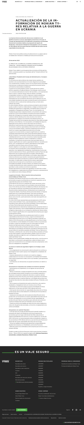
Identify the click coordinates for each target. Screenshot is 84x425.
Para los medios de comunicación (22, 398)
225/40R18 (40, 375)
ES (77, 1)
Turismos (17, 370)
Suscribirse (22, 409)
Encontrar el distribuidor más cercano (47, 393)
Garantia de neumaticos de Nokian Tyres (70, 363)
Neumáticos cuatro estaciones (22, 368)
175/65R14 (40, 370)
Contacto (17, 400)
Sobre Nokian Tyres (19, 396)
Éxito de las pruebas (20, 379)
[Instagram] (76, 410)
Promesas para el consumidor (33, 1)
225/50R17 (40, 384)
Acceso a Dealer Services (45, 398)
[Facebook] (73, 410)
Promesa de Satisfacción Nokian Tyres (70, 366)
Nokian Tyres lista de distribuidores (46, 396)
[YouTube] (80, 410)
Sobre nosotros (49, 1)
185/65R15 (40, 373)
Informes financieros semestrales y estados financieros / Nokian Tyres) (28, 333)
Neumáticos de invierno (20, 366)
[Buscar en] (80, 1)
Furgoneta (17, 375)
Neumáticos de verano (20, 363)
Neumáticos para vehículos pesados (25, 382)
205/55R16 (40, 363)
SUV (16, 373)
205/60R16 (40, 382)
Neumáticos (18, 1)
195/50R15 (40, 379)
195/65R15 (40, 368)
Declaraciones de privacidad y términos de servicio (39, 417)
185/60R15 (40, 377)
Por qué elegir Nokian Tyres (21, 393)
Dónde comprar (61, 1)
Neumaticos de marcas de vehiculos (23, 377)
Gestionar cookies (62, 417)
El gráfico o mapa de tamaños (45, 386)
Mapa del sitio (53, 417)
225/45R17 (40, 366)
